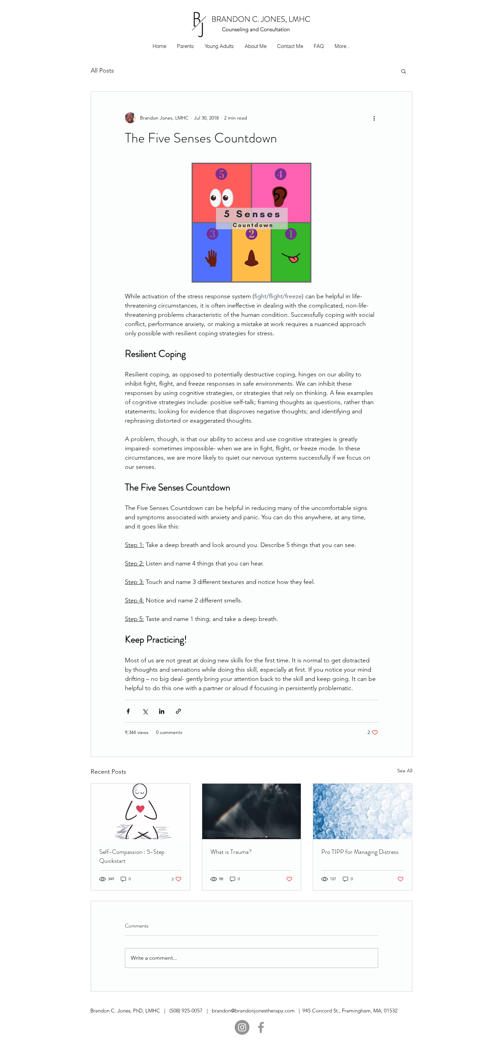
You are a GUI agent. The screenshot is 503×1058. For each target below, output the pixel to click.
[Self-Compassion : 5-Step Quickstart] (140, 811)
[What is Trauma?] (251, 811)
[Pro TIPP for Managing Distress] (362, 811)
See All (404, 771)
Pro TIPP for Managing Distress (360, 851)
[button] (403, 71)
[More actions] (374, 118)
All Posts (102, 70)
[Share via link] (178, 711)
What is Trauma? (231, 851)
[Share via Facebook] (128, 711)
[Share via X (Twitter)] (145, 711)
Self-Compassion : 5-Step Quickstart (132, 856)
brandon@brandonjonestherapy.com (253, 1010)
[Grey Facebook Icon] (261, 1027)
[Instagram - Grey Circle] (242, 1027)
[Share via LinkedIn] (161, 711)
